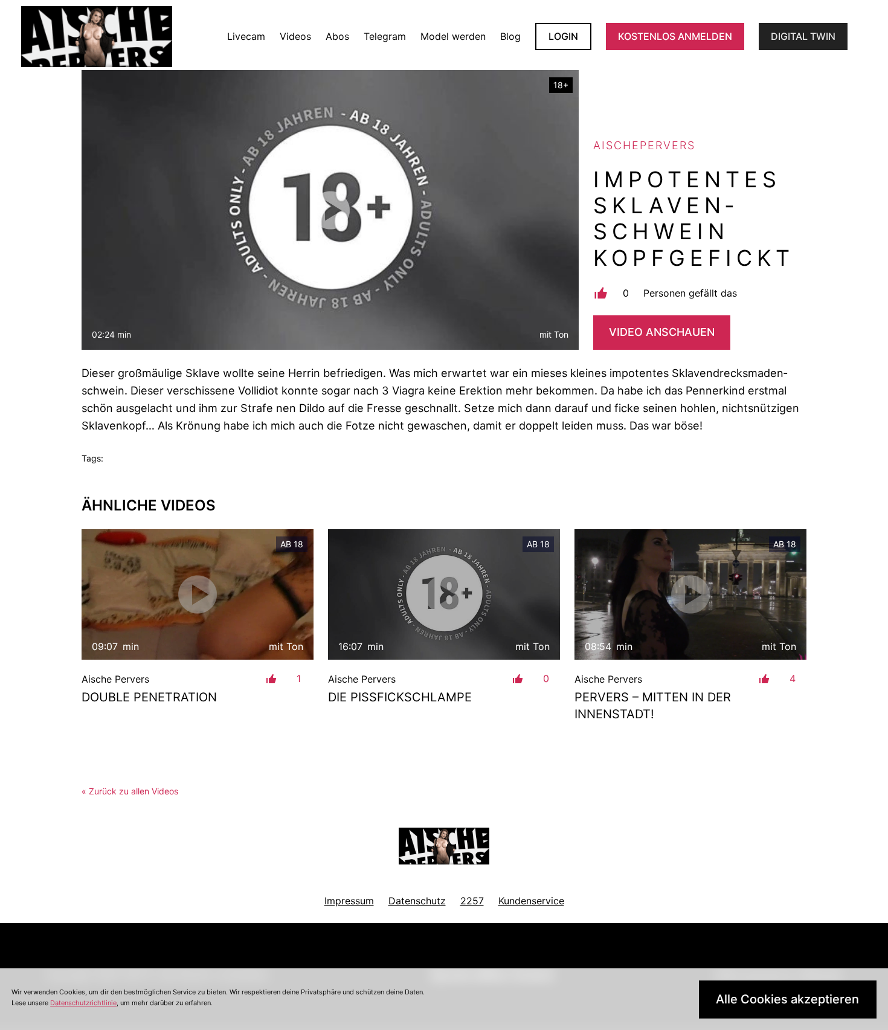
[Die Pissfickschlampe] (444, 594)
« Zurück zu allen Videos (130, 791)
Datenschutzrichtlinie (83, 1003)
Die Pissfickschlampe (400, 697)
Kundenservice (531, 901)
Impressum (349, 901)
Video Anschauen (662, 332)
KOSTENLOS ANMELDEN (675, 36)
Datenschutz (417, 901)
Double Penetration (149, 697)
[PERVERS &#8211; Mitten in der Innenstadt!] (690, 594)
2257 (472, 901)
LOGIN (563, 36)
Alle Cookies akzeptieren (787, 999)
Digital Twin (803, 36)
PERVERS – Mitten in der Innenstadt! (652, 705)
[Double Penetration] (198, 594)
